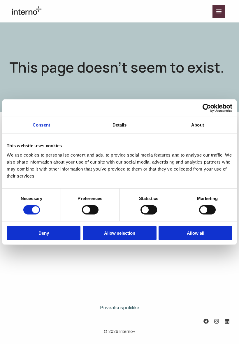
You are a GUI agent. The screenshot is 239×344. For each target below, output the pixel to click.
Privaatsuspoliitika (119, 307)
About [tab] (197, 124)
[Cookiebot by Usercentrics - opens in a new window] (206, 108)
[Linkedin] (227, 321)
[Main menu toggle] (218, 11)
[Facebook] (206, 321)
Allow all (195, 232)
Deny (43, 232)
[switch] (90, 210)
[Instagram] (216, 321)
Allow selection (119, 232)
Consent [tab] (41, 124)
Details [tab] (120, 124)
